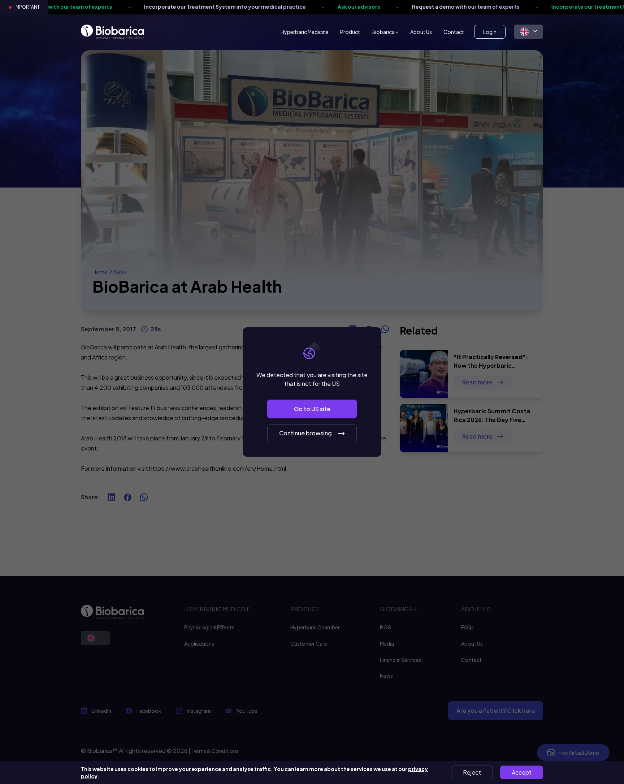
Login (490, 32)
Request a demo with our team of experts (419, 6)
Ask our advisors (312, 6)
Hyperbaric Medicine (305, 32)
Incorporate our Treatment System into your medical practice (178, 6)
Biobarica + (385, 32)
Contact (453, 32)
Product (350, 32)
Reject (472, 772)
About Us (421, 32)
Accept (522, 772)
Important (27, 7)
